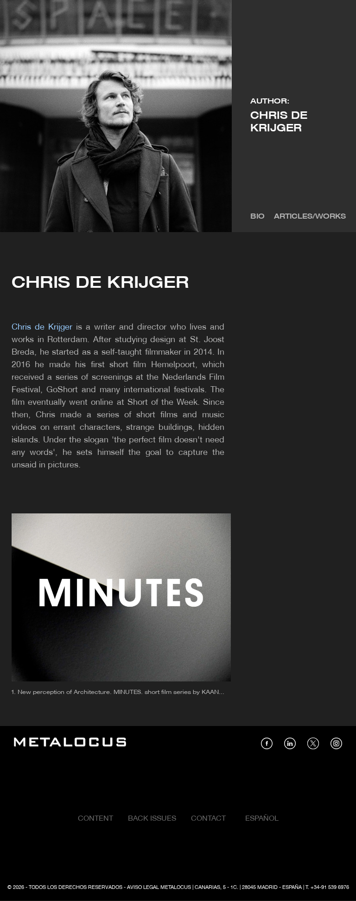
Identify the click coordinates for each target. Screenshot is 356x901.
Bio (257, 217)
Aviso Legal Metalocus (159, 887)
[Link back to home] (70, 743)
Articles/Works (310, 217)
